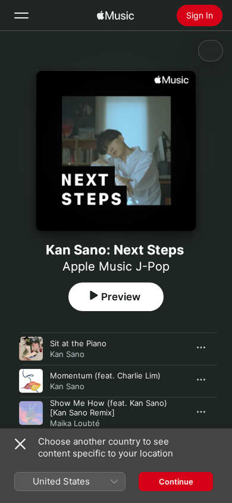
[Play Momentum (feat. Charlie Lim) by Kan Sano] (31, 381)
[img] (115, 15)
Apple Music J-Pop (116, 266)
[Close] (20, 444)
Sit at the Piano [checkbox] (78, 343)
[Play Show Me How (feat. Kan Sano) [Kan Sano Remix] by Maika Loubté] (31, 413)
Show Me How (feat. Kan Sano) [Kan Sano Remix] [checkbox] (108, 407)
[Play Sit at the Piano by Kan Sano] (31, 349)
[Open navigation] (21, 15)
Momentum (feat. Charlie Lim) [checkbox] (105, 375)
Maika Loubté (75, 423)
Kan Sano (67, 354)
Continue (176, 481)
